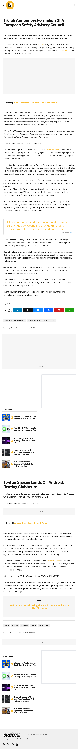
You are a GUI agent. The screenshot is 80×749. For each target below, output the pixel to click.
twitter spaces (44, 625)
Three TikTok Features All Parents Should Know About (35, 102)
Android (7, 625)
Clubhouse (24, 625)
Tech (27, 739)
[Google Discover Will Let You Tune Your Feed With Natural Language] (6, 452)
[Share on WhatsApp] (69, 310)
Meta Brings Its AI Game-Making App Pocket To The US (25, 440)
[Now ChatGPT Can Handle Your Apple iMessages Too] (6, 429)
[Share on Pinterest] (59, 310)
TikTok (41, 44)
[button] (3, 5)
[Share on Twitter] (28, 310)
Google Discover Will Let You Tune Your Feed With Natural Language (24, 452)
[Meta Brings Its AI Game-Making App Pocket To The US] (6, 440)
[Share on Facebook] (48, 310)
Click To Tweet (64, 232)
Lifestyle (13, 739)
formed (65, 50)
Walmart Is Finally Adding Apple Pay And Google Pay (25, 417)
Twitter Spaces (53, 560)
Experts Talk (20, 739)
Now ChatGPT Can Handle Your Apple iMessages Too (25, 429)
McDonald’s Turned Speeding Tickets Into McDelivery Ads (23, 464)
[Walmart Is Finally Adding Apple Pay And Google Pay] (6, 417)
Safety (45, 320)
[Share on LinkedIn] (17, 310)
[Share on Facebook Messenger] (38, 310)
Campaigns (5, 739)
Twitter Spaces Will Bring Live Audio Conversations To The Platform (39, 607)
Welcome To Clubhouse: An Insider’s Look (31, 523)
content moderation (34, 320)
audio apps (15, 625)
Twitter (33, 625)
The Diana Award (52, 149)
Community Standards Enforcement (15, 320)
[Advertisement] (39, 75)
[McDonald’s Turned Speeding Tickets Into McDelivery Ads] (6, 464)
